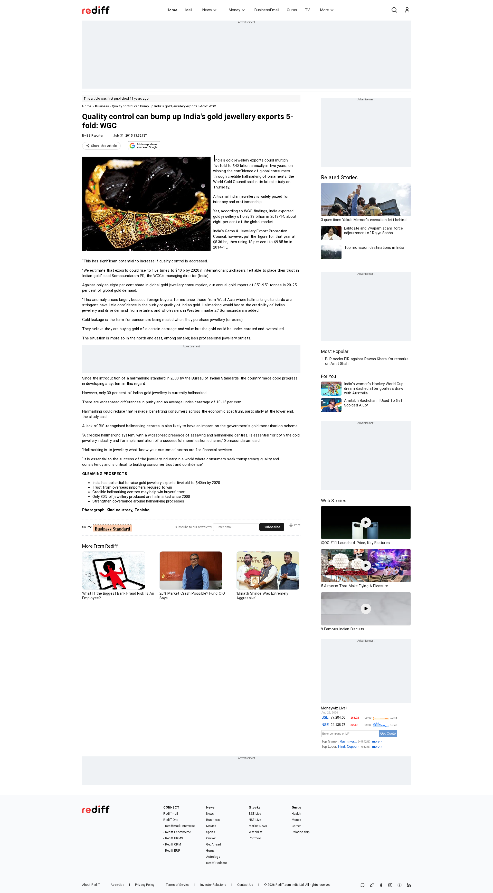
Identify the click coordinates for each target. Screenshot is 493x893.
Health (296, 813)
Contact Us (245, 885)
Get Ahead (213, 844)
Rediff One (170, 820)
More (324, 10)
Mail (188, 10)
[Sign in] (407, 10)
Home (171, 10)
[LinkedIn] (409, 885)
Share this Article (104, 146)
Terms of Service (177, 885)
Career (296, 826)
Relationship (300, 832)
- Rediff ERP (171, 850)
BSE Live (255, 813)
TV (307, 10)
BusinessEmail (266, 10)
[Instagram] (390, 885)
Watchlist (255, 832)
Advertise (117, 885)
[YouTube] (399, 885)
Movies (211, 826)
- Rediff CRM (172, 844)
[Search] (394, 10)
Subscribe (271, 527)
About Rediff (91, 885)
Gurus (292, 10)
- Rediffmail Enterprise (178, 826)
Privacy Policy (144, 885)
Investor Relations (213, 885)
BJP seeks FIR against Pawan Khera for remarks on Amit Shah (367, 361)
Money (234, 10)
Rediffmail (170, 813)
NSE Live (255, 820)
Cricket (211, 838)
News (207, 10)
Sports (210, 832)
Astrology (213, 857)
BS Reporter (95, 135)
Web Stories (333, 500)
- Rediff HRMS (173, 838)
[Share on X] (372, 885)
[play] (366, 522)
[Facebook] (381, 885)
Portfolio (255, 838)
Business (102, 106)
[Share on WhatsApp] (363, 885)
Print (297, 525)
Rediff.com (283, 885)
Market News (258, 826)
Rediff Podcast (216, 863)
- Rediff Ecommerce (177, 832)
